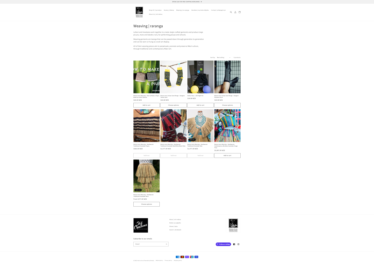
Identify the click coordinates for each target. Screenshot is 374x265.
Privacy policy (168, 260)
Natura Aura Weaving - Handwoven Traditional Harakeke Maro (143, 195)
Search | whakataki (175, 230)
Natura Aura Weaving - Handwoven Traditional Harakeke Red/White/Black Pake (172, 145)
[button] (231, 12)
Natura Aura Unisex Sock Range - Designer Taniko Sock (172, 96)
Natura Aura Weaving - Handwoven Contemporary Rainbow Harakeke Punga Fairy (226, 146)
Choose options (173, 105)
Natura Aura (140, 260)
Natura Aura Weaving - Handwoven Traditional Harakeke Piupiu (143, 145)
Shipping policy (178, 260)
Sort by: (212, 57)
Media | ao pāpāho (175, 223)
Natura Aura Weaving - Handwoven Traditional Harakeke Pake (197, 145)
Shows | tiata (173, 226)
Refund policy (159, 260)
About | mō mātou (175, 219)
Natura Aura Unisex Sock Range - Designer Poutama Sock (226, 96)
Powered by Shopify (149, 260)
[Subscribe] (166, 244)
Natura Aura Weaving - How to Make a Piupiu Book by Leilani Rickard (146, 96)
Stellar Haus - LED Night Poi (195, 95)
